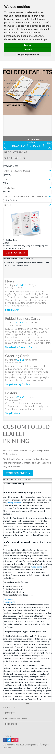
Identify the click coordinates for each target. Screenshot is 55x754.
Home (30, 139)
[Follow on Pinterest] (13, 740)
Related (18, 145)
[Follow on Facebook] (5, 740)
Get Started (14, 105)
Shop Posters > (13, 413)
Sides (5, 183)
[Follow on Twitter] (9, 740)
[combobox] (27, 170)
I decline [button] (28, 49)
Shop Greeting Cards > (17, 384)
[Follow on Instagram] (17, 740)
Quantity (7, 174)
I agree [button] (27, 45)
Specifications (14, 158)
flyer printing (36, 567)
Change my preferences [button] (27, 54)
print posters (9, 599)
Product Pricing (15, 152)
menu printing (9, 602)
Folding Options (10, 200)
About (35, 145)
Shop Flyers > (12, 309)
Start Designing (17, 473)
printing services (13, 502)
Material (6, 191)
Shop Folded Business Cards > (21, 347)
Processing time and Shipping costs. (38, 95)
